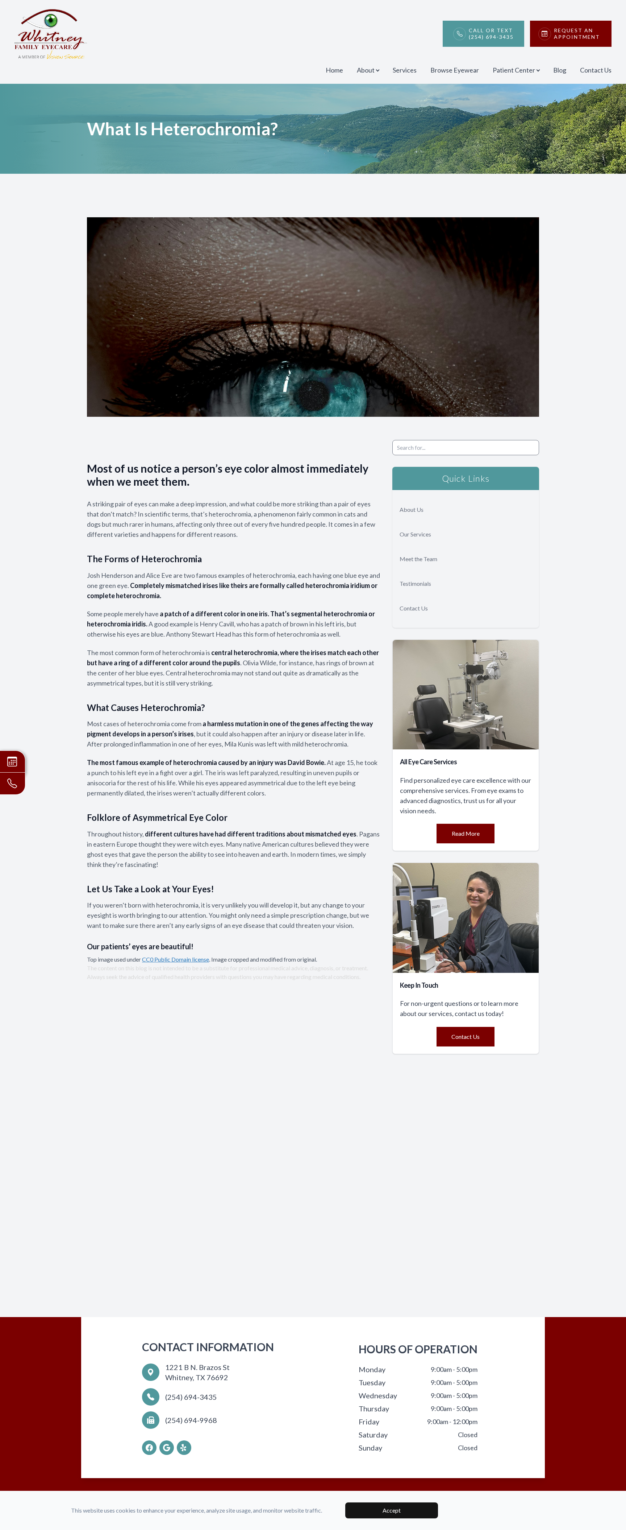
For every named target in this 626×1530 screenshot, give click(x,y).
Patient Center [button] (514, 70)
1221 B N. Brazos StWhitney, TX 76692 (197, 1372)
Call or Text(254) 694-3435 (491, 33)
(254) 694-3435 (191, 1397)
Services (405, 70)
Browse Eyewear (454, 70)
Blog (559, 70)
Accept (392, 1510)
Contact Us (596, 70)
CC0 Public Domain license (175, 959)
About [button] (366, 70)
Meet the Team (418, 558)
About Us (411, 509)
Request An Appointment (577, 33)
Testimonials (415, 583)
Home (334, 70)
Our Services (415, 534)
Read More (466, 833)
